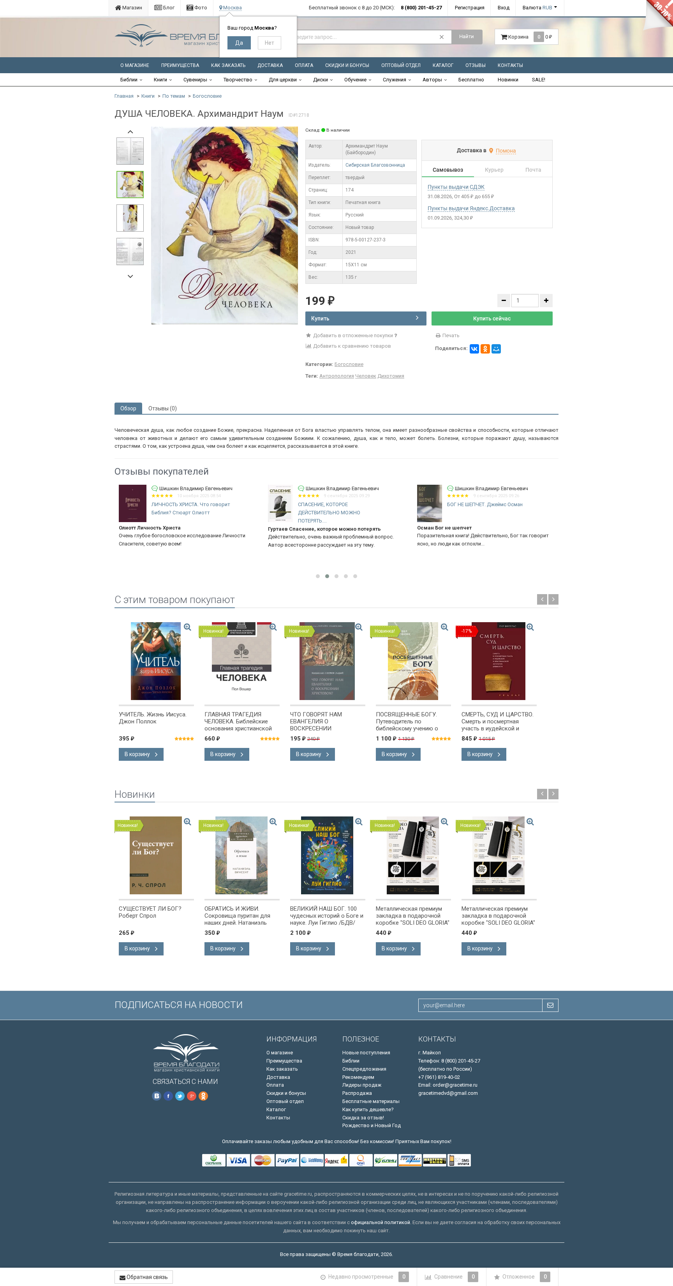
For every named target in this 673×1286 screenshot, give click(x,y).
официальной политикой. (381, 1222)
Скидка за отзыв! (363, 1118)
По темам (173, 96)
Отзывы (475, 65)
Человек (365, 376)
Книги (160, 80)
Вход (503, 8)
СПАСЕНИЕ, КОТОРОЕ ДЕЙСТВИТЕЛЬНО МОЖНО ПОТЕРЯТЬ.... (329, 512)
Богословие (207, 96)
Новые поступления (366, 1053)
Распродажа (357, 1093)
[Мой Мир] (496, 349)
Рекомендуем (358, 1077)
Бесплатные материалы (371, 1101)
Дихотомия (390, 376)
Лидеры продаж (361, 1085)
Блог (168, 8)
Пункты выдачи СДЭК (456, 187)
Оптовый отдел (401, 65)
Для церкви (283, 80)
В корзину (138, 754)
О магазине (134, 65)
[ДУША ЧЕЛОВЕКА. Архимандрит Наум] (224, 225)
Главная (124, 96)
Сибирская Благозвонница (375, 165)
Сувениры (195, 80)
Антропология (336, 376)
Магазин (131, 8)
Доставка (270, 65)
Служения (394, 80)
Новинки (508, 80)
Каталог (443, 65)
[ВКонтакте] (474, 349)
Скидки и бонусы (347, 65)
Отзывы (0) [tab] (162, 408)
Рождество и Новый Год (371, 1125)
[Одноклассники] (485, 349)
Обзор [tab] (128, 408)
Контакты (510, 65)
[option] (225, 225)
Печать (450, 335)
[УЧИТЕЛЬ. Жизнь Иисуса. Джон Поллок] (156, 661)
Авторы (432, 80)
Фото (200, 8)
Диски (320, 80)
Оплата (304, 65)
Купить (320, 318)
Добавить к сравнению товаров (351, 346)
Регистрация (469, 8)
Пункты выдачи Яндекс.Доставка (471, 208)
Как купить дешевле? (368, 1109)
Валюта (537, 8)
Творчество (238, 80)
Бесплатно (471, 80)
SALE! (538, 80)
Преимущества (180, 65)
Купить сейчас (492, 318)
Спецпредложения (364, 1069)
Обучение (355, 80)
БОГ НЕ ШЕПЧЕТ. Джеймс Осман (485, 504)
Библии (128, 80)
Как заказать (228, 65)
